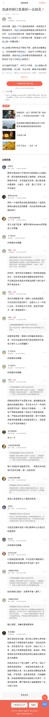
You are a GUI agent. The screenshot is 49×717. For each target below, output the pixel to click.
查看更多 (24, 695)
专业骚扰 (10, 97)
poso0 (21, 97)
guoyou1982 (22, 95)
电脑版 (33, 705)
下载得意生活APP (19, 705)
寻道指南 (14, 95)
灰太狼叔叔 (28, 97)
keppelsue (37, 97)
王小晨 (16, 97)
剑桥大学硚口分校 (34, 95)
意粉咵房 (24, 3)
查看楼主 (42, 3)
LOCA (7, 95)
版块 (44, 704)
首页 (44, 697)
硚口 (18, 30)
